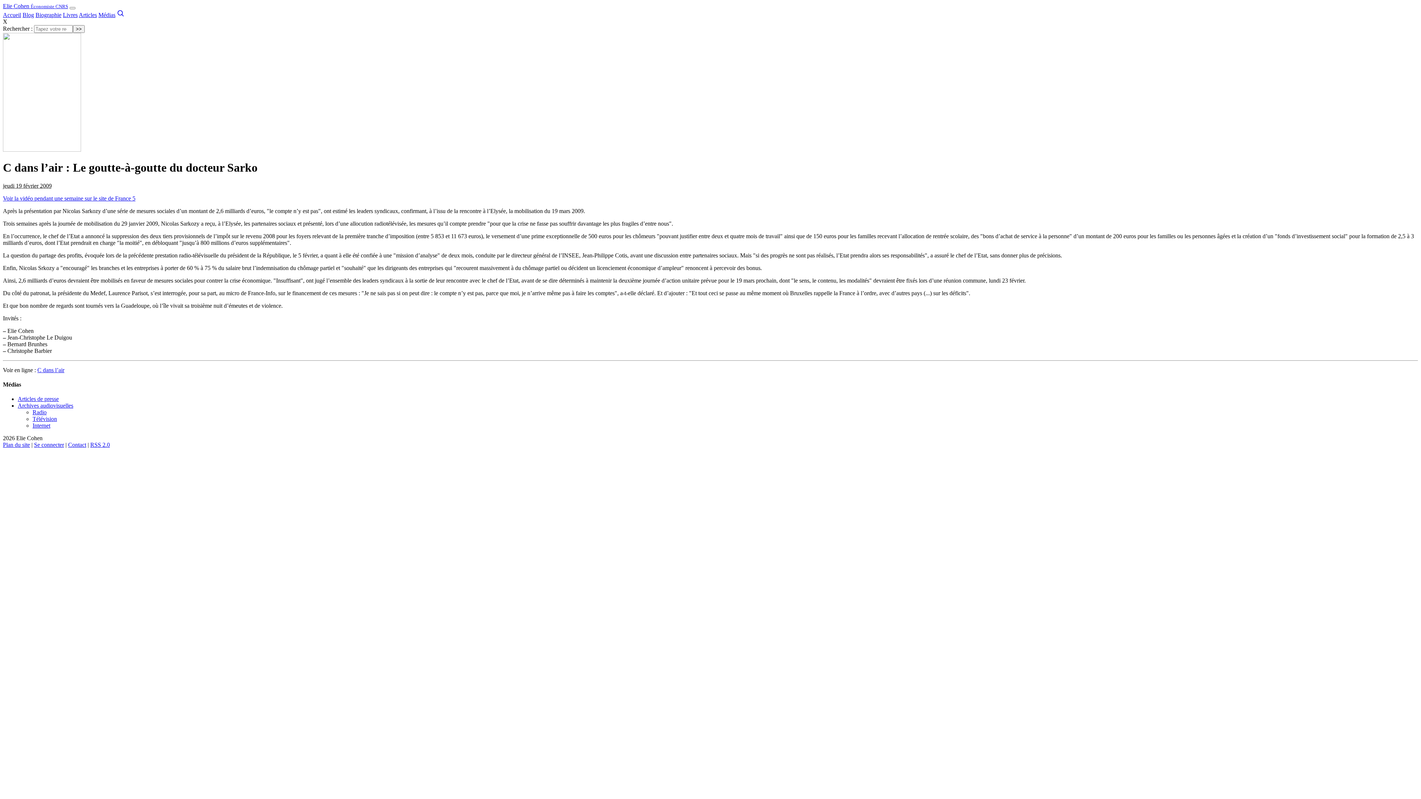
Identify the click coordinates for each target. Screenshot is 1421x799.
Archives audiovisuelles (45, 405)
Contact (77, 445)
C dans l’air (50, 370)
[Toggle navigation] (72, 8)
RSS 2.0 (100, 445)
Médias (106, 15)
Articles (88, 15)
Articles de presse (38, 399)
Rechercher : (18, 29)
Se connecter (49, 445)
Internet (41, 425)
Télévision (45, 419)
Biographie (48, 15)
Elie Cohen (35, 6)
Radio (40, 412)
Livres (70, 15)
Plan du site (16, 445)
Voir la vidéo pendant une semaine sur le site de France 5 (69, 198)
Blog (28, 15)
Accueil (12, 15)
